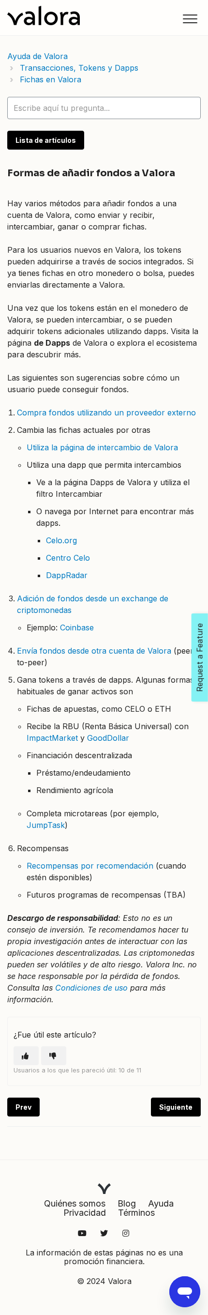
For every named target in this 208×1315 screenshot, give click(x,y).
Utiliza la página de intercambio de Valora (102, 447)
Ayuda (161, 1203)
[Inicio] (43, 15)
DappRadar (67, 575)
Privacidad (84, 1213)
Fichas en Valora (50, 79)
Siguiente (176, 1107)
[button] (190, 19)
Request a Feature (200, 657)
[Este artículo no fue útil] (53, 1055)
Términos (136, 1213)
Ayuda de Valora (37, 56)
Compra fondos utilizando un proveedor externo (106, 412)
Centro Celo (68, 558)
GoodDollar (108, 738)
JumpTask (46, 825)
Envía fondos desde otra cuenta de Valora (94, 651)
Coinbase (77, 627)
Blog (127, 1203)
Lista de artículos (45, 140)
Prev (23, 1107)
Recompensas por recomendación (90, 866)
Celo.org (61, 540)
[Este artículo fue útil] (26, 1055)
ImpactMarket (52, 738)
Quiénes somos (74, 1203)
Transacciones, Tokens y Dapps (79, 68)
